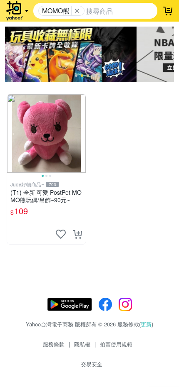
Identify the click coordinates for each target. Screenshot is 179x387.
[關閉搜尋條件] (77, 11)
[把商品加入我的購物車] (77, 234)
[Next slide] (80, 133)
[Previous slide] (12, 133)
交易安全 (91, 364)
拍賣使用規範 (116, 344)
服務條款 (54, 344)
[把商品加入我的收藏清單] (61, 234)
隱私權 (82, 344)
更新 (146, 324)
